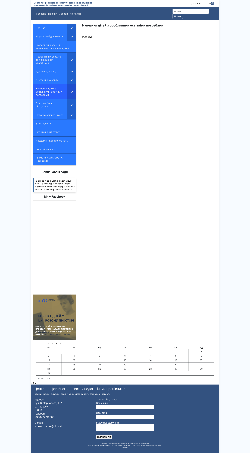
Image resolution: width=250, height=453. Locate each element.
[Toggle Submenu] (71, 28)
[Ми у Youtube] (215, 3)
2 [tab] (52, 343)
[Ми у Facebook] (212, 3)
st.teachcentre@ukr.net (48, 426)
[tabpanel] (54, 317)
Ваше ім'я (102, 403)
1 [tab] (49, 343)
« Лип (34, 383)
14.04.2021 (87, 37)
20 (125, 364)
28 (150, 369)
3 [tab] (56, 343)
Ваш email (102, 412)
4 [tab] (60, 343)
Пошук (177, 16)
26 (99, 369)
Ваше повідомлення (108, 422)
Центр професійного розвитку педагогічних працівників (63, 2)
